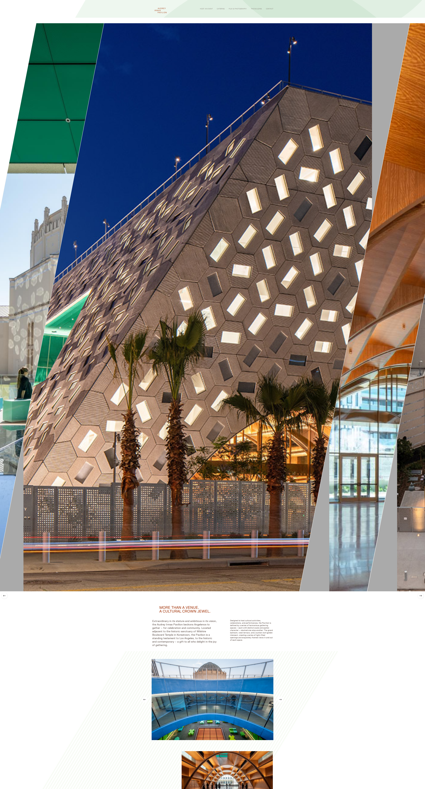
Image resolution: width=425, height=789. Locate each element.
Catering (221, 9)
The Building (256, 9)
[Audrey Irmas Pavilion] (161, 10)
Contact (269, 9)
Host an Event (206, 9)
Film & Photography (238, 9)
